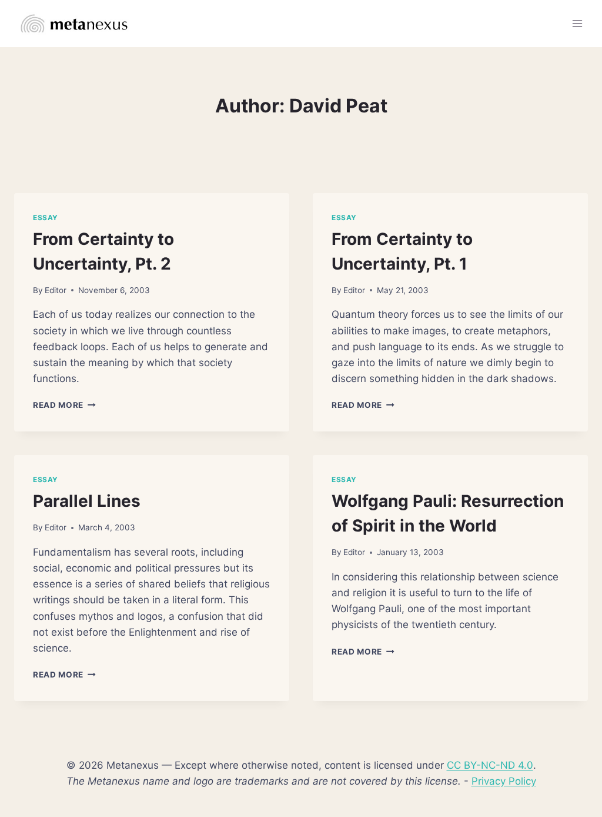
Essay (45, 217)
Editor (55, 290)
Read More (64, 405)
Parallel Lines (87, 501)
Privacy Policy (503, 781)
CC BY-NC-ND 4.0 (490, 765)
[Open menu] (577, 23)
